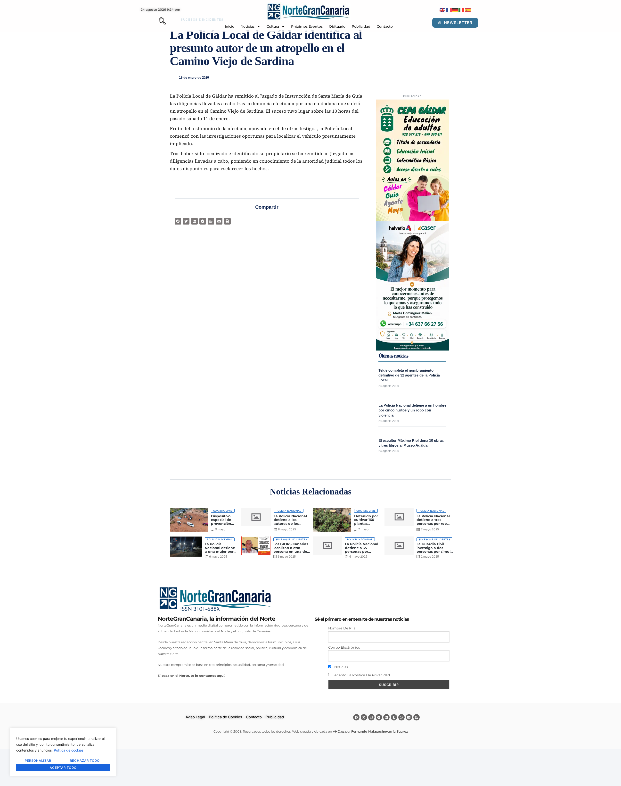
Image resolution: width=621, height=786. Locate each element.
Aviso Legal (195, 717)
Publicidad (361, 26)
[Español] (468, 10)
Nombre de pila (341, 628)
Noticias (247, 26)
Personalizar (38, 760)
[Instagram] (371, 717)
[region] (63, 752)
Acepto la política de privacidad (361, 675)
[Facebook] (356, 717)
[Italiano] (461, 10)
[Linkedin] (386, 717)
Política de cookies (68, 750)
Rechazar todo (85, 760)
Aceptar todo (63, 767)
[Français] (449, 10)
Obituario (337, 26)
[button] (154, 22)
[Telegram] (379, 717)
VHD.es (338, 731)
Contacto (385, 26)
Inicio (229, 26)
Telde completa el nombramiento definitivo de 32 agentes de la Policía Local (409, 375)
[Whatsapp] (401, 717)
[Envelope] (409, 717)
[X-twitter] (364, 717)
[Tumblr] (394, 717)
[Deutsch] (455, 10)
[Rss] (416, 717)
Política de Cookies (225, 717)
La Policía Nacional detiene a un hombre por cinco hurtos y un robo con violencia (412, 410)
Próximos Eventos (307, 26)
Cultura (273, 26)
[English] (443, 10)
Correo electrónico (344, 647)
